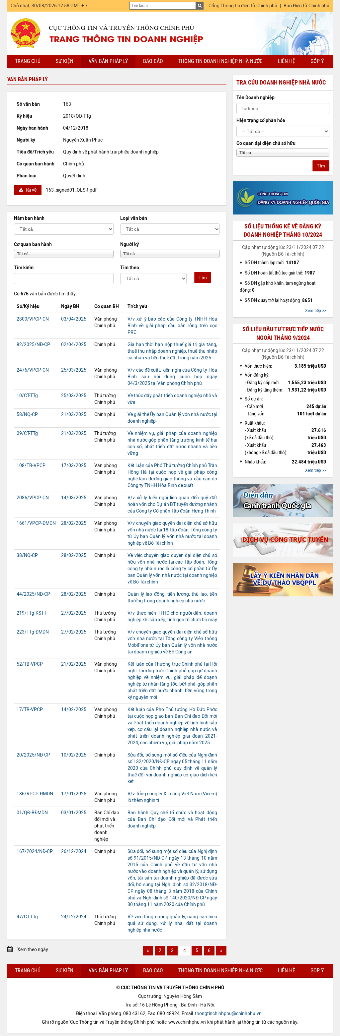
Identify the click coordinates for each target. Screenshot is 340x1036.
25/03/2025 (73, 370)
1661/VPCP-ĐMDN (36, 523)
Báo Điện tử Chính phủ (306, 6)
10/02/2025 (73, 755)
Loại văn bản (133, 218)
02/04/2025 (73, 344)
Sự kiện (64, 61)
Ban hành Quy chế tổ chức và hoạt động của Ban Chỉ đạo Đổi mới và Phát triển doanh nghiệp (172, 819)
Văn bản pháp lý (108, 61)
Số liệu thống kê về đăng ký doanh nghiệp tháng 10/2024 (283, 230)
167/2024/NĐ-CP (35, 851)
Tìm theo (129, 268)
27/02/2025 (73, 613)
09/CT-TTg (27, 433)
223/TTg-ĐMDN (33, 632)
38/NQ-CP (27, 555)
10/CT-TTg (27, 395)
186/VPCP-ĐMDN (35, 794)
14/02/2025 (73, 709)
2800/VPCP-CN (33, 319)
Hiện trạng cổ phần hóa (260, 120)
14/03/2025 (73, 498)
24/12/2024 (73, 917)
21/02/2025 (73, 664)
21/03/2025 (73, 414)
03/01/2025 (73, 813)
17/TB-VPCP (30, 709)
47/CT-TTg (27, 917)
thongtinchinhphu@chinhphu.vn (228, 1013)
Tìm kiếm (24, 268)
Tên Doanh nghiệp (255, 97)
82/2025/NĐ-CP (33, 344)
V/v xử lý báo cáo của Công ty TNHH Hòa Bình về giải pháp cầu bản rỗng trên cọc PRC (172, 325)
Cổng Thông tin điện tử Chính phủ (243, 6)
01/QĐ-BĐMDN (32, 813)
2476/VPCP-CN (33, 370)
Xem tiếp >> (315, 310)
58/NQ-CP (27, 414)
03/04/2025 (73, 319)
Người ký (129, 244)
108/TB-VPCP (31, 465)
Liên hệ (286, 61)
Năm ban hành (29, 218)
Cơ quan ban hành (33, 244)
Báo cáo (153, 61)
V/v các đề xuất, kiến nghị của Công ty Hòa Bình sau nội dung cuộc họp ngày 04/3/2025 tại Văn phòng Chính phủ (172, 376)
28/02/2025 (73, 523)
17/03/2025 (73, 465)
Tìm (203, 277)
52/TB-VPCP (30, 664)
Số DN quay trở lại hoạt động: (279, 300)
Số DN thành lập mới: (272, 263)
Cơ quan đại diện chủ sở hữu (266, 143)
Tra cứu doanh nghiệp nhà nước (281, 82)
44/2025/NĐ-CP (33, 594)
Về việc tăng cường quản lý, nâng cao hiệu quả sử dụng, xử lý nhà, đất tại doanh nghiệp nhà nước (172, 923)
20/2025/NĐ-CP (33, 755)
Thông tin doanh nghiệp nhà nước (220, 61)
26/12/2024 (73, 851)
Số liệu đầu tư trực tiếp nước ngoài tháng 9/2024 (283, 333)
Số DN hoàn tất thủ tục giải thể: (280, 273)
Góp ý (317, 61)
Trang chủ (28, 61)
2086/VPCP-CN (33, 498)
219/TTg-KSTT (31, 613)
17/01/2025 (73, 794)
